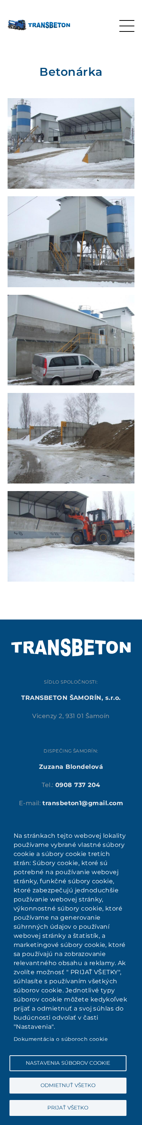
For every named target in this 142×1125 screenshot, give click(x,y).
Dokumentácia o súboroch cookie (61, 1039)
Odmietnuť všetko (68, 1085)
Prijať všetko (67, 1108)
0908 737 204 (77, 785)
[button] (71, 102)
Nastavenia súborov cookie (68, 1063)
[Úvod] (39, 24)
